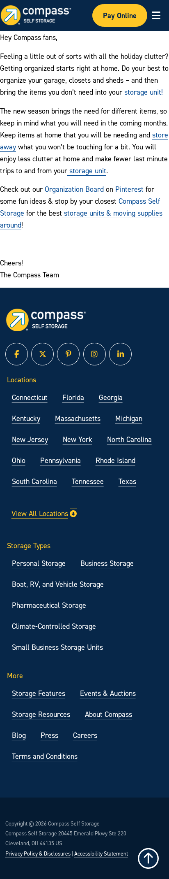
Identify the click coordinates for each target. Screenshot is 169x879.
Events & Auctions (108, 693)
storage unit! (143, 92)
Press (49, 735)
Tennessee (88, 481)
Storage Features (38, 693)
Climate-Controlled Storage (54, 626)
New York (77, 439)
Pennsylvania (60, 460)
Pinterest (129, 189)
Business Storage (107, 563)
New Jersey (30, 439)
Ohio (18, 460)
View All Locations (39, 513)
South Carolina (34, 481)
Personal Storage (39, 563)
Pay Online (120, 15)
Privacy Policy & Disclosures (38, 853)
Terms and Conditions (45, 756)
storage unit (86, 170)
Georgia (111, 397)
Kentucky (26, 418)
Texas (127, 481)
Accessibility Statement (101, 853)
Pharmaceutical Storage (49, 605)
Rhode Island (115, 460)
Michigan (128, 418)
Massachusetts (77, 418)
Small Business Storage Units (57, 647)
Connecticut (30, 397)
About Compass (108, 714)
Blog (19, 735)
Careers (85, 735)
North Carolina (129, 439)
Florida (73, 397)
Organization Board (74, 189)
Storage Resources (41, 714)
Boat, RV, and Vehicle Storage (58, 584)
